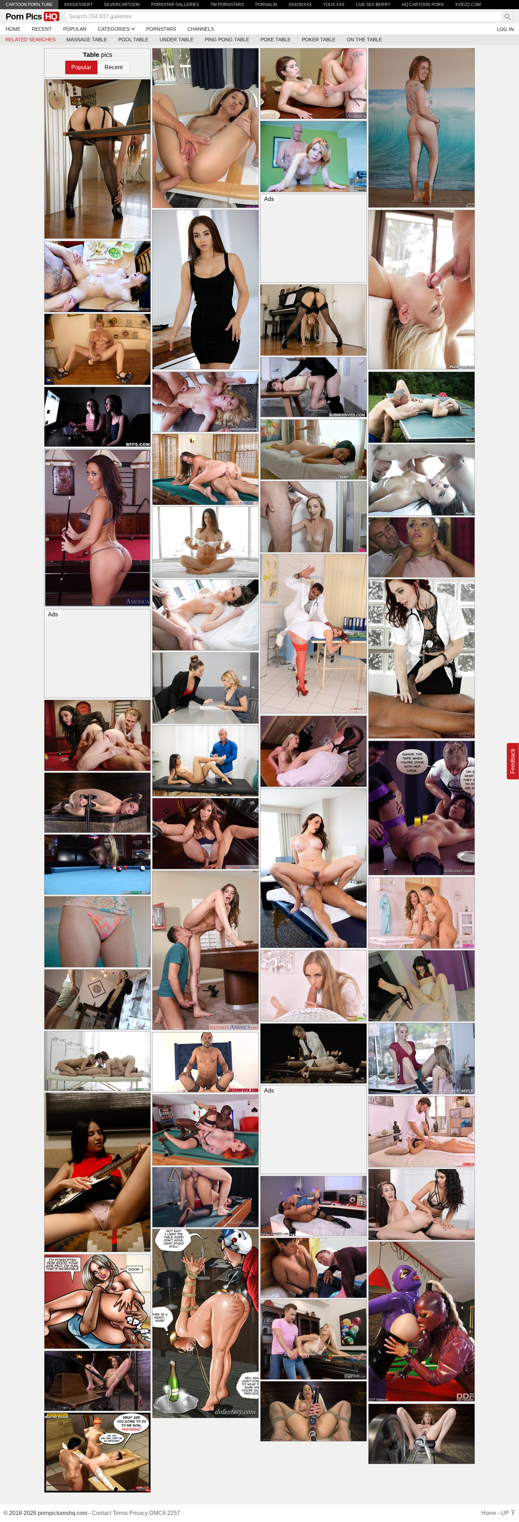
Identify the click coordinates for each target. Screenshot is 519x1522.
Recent (114, 67)
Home (488, 1513)
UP (506, 1513)
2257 (173, 1513)
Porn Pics (31, 16)
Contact (101, 1513)
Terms (120, 1513)
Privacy (138, 1513)
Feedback (513, 761)
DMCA (157, 1513)
